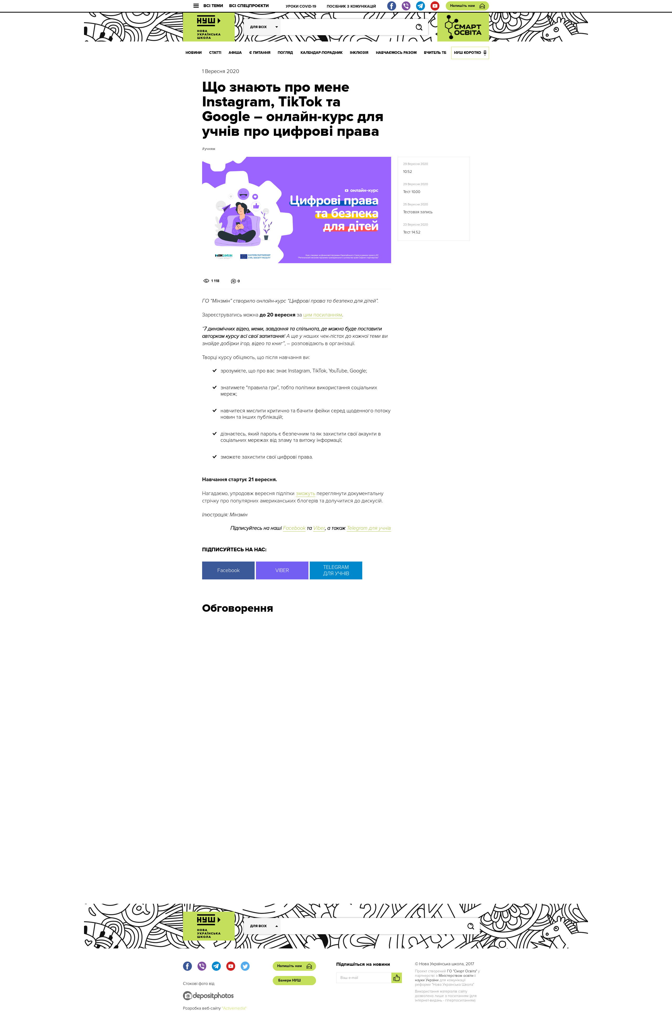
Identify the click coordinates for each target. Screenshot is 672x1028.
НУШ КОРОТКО (467, 52)
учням (209, 149)
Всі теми (213, 5)
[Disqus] (336, 688)
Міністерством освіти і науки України (445, 977)
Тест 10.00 (411, 191)
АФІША (235, 52)
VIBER (282, 570)
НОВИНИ (194, 52)
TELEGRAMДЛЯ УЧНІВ (336, 570)
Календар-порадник (322, 52)
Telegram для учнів (369, 528)
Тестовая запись (418, 212)
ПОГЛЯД (285, 52)
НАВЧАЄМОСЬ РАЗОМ (396, 52)
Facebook (294, 528)
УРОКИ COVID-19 (301, 6)
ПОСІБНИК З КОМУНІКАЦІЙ (351, 6)
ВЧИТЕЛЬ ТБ (435, 52)
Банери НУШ (289, 980)
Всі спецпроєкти (249, 5)
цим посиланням (322, 315)
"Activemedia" (234, 1008)
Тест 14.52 (412, 232)
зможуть (305, 493)
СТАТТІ (215, 52)
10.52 (407, 171)
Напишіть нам (462, 5)
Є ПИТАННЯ (259, 52)
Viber (319, 528)
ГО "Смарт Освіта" (462, 971)
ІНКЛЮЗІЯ (359, 52)
